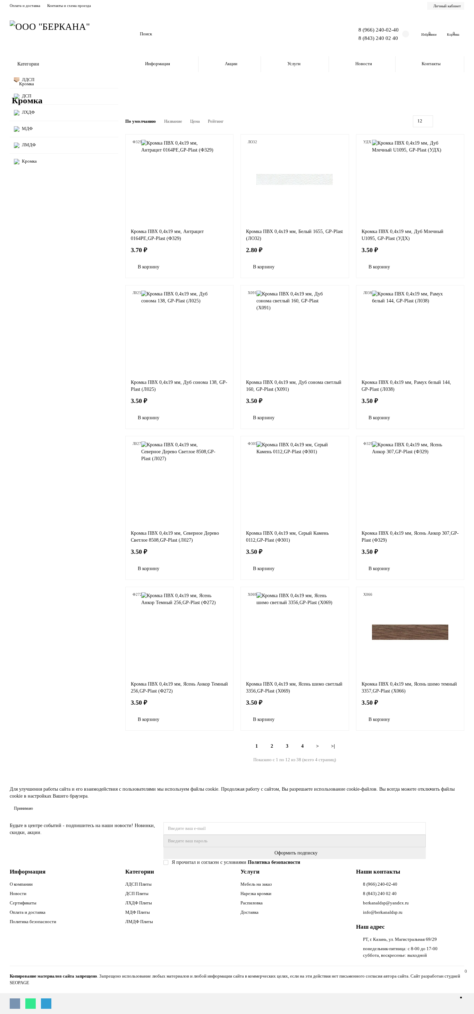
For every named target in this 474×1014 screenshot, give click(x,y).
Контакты (431, 63)
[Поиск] (324, 34)
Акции (231, 63)
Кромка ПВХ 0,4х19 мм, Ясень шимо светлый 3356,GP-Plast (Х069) (294, 687)
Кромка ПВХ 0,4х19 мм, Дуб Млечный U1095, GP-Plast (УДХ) (402, 235)
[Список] (452, 121)
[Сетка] (444, 121)
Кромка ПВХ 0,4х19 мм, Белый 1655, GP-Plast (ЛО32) (294, 235)
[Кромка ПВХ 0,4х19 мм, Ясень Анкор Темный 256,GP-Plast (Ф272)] (179, 632)
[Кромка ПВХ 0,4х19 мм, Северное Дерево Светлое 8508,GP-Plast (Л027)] (179, 481)
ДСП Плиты (137, 893)
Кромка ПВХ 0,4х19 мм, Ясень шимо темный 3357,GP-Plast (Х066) (409, 687)
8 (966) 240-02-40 (378, 30)
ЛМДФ (29, 144)
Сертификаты (23, 902)
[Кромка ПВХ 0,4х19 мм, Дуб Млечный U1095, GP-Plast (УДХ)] (410, 180)
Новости (363, 63)
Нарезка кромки (255, 893)
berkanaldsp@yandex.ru (386, 902)
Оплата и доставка (25, 5)
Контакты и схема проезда (69, 5)
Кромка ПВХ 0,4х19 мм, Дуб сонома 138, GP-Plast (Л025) (179, 386)
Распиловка (251, 902)
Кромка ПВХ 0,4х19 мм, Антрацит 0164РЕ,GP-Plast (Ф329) (167, 235)
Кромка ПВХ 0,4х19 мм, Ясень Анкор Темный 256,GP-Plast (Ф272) (179, 687)
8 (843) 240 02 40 (378, 38)
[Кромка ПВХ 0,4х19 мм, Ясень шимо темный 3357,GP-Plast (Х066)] (410, 632)
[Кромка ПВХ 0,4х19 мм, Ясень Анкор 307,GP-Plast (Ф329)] (410, 481)
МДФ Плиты (137, 912)
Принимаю (23, 808)
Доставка (249, 912)
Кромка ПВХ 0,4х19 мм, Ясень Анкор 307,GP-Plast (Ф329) (410, 537)
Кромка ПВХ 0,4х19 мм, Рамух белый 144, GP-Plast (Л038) (406, 386)
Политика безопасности (33, 921)
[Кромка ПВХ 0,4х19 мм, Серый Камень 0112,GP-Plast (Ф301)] (295, 481)
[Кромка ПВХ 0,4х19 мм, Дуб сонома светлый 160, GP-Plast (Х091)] (295, 330)
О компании (21, 884)
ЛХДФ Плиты (138, 902)
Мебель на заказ (256, 884)
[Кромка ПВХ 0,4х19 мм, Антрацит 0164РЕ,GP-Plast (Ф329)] (179, 180)
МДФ (27, 128)
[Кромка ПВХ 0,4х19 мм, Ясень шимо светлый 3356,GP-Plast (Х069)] (295, 632)
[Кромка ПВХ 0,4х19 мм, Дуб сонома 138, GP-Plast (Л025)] (179, 330)
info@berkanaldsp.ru (383, 912)
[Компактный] (460, 121)
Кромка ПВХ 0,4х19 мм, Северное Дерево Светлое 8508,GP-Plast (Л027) (175, 537)
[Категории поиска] (130, 34)
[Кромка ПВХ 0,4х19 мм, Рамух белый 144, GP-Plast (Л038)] (410, 330)
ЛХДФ (28, 112)
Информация (157, 63)
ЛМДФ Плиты (139, 921)
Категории (139, 871)
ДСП (26, 95)
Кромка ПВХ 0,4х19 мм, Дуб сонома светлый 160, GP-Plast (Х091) (293, 386)
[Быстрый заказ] (173, 267)
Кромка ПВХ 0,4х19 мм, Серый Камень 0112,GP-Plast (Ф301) (287, 537)
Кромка (29, 161)
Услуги (294, 63)
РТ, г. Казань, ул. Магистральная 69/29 (400, 939)
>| (333, 746)
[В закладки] (224, 143)
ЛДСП (28, 79)
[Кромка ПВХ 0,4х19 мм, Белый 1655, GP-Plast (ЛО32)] (295, 180)
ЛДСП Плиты (138, 884)
